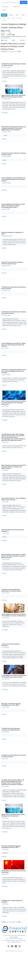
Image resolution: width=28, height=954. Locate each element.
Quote (5, 40)
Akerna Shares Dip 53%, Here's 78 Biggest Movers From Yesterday (13, 498)
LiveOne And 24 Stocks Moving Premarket (10, 644)
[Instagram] (19, 946)
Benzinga (4, 81)
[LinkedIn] (15, 946)
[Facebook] (12, 946)
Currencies (13, 18)
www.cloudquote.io (14, 937)
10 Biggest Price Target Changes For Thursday (11, 901)
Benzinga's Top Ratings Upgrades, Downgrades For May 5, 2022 (11, 846)
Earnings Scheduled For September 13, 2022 (12, 233)
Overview (4, 18)
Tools (23, 15)
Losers (4, 135)
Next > (19, 51)
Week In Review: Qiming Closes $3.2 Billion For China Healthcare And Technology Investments (13, 402)
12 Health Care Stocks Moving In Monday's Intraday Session (13, 287)
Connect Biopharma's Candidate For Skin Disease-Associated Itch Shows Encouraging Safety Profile (13, 205)
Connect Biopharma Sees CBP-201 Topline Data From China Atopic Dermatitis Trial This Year (13, 345)
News (8, 18)
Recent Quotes (5, 6)
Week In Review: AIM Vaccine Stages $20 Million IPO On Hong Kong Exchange (13, 96)
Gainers (4, 160)
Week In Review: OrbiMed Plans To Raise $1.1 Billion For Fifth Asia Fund (13, 815)
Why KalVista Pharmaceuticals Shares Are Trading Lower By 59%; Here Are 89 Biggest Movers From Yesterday (13, 128)
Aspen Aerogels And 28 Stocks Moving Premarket (12, 530)
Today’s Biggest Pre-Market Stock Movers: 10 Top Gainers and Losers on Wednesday (14, 614)
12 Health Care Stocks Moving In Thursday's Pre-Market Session (11, 729)
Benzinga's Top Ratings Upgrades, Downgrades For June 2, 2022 (11, 704)
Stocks (11, 15)
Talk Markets (5, 112)
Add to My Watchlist (5, 38)
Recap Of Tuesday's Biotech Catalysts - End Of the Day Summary (12, 262)
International (19, 18)
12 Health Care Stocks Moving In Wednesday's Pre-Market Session (11, 590)
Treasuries (4, 20)
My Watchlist (15, 6)
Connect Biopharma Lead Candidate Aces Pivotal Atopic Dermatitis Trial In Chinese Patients (13, 179)
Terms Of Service (16, 942)
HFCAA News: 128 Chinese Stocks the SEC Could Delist (13, 871)
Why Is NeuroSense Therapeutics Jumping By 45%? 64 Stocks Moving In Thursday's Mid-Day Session (13, 556)
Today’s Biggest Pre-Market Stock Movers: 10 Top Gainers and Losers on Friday (13, 676)
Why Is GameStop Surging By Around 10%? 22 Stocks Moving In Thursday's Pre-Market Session (13, 467)
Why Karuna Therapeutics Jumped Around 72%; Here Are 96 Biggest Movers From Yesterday (13, 371)
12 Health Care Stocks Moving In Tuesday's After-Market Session (13, 312)
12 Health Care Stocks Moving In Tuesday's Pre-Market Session (13, 64)
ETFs (17, 15)
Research (22, 40)
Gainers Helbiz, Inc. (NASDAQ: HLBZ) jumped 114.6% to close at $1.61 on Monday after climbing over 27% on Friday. (14, 379)
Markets (4, 15)
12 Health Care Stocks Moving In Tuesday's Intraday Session (13, 153)
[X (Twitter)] (8, 946)
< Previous (3, 51)
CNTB (7, 30)
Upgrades (5, 853)
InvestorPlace (5, 629)
